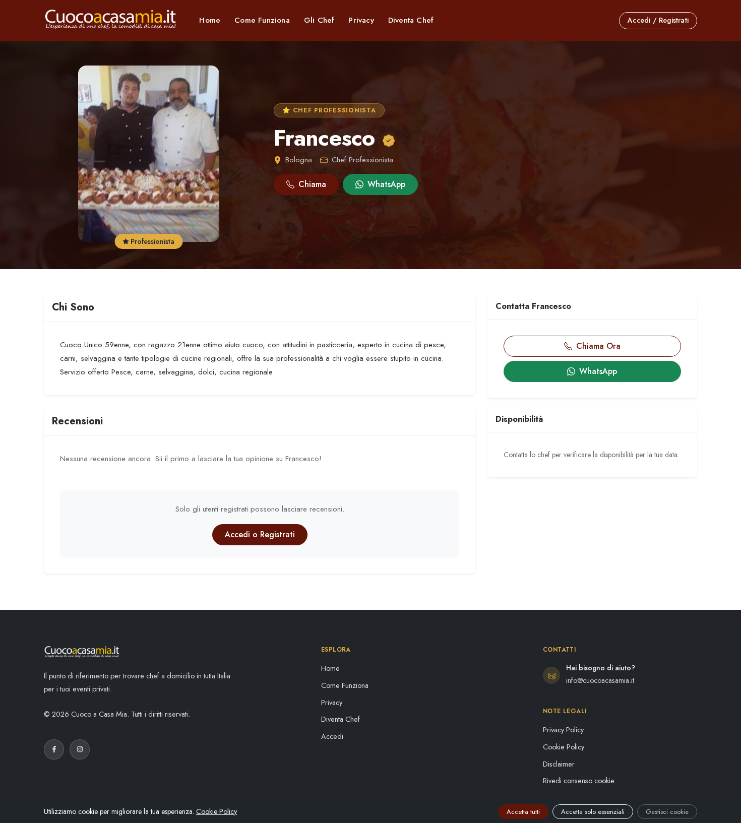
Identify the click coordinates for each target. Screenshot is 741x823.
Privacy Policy (563, 730)
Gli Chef (319, 20)
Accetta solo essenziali (593, 811)
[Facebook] (54, 749)
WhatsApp (386, 184)
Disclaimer (559, 764)
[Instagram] (80, 749)
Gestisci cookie (667, 811)
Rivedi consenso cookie (578, 781)
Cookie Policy (563, 747)
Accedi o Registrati (260, 534)
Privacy (361, 20)
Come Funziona (262, 20)
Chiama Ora (598, 346)
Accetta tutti (523, 811)
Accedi (332, 736)
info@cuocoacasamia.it (600, 680)
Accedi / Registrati (658, 20)
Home (209, 20)
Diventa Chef (411, 20)
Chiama (312, 184)
